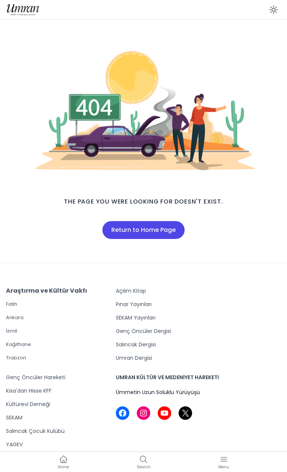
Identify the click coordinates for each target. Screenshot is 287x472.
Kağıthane (18, 344)
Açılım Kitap (131, 291)
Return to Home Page (143, 230)
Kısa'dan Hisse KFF (29, 390)
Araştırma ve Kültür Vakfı (46, 290)
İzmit (11, 330)
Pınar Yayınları (134, 304)
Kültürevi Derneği (28, 404)
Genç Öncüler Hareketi (35, 377)
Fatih (11, 304)
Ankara (15, 317)
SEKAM (14, 417)
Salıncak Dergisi (136, 344)
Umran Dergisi (134, 358)
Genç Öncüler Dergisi (143, 331)
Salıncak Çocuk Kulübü (35, 431)
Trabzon (16, 357)
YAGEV (14, 444)
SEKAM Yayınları (135, 317)
